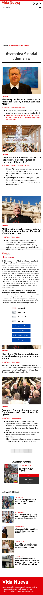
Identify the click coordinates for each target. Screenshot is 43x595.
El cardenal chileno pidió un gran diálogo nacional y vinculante (27, 531)
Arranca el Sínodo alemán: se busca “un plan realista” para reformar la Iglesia (20, 412)
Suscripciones (7, 587)
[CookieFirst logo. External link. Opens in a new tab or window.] (6, 254)
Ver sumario (29, 479)
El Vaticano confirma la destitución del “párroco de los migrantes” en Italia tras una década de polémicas (27, 561)
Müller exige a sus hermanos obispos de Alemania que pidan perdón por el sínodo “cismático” (21, 231)
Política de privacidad (25, 589)
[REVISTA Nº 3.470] (11, 473)
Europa (5, 96)
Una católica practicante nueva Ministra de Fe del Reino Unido (25, 501)
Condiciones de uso (32, 587)
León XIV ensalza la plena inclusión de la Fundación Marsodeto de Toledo (26, 546)
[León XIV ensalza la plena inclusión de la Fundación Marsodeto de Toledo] (8, 546)
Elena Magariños (18, 107)
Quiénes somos (18, 587)
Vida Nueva (15, 237)
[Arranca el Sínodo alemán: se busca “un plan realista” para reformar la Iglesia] (21, 390)
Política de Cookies (9, 591)
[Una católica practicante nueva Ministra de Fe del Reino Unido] (8, 502)
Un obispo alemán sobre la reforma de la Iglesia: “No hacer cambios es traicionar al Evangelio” (21, 159)
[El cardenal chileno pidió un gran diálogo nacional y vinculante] (8, 532)
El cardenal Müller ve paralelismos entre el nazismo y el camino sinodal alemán (21, 356)
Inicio (5, 45)
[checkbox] (14, 308)
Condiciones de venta (10, 589)
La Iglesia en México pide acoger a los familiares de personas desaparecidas (26, 516)
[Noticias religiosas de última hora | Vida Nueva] (11, 3)
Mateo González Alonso (20, 165)
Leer (29, 475)
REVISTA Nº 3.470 (26, 470)
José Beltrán (16, 418)
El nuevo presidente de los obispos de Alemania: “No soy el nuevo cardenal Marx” (21, 101)
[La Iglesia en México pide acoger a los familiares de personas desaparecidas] (8, 517)
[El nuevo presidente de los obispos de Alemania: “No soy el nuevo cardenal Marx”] (21, 80)
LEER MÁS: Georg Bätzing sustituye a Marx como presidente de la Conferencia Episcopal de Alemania (23, 117)
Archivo (29, 482)
